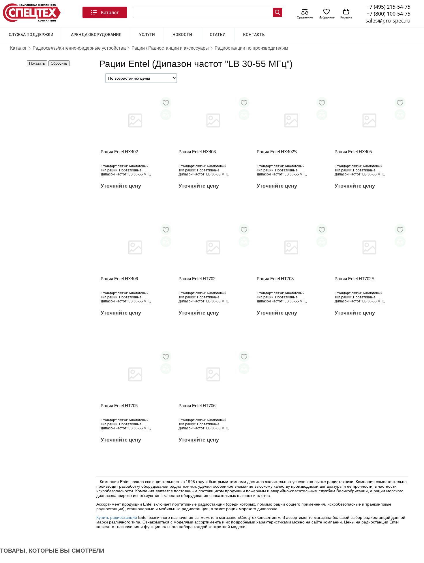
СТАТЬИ (218, 34)
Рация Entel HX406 (119, 278)
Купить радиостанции (116, 517)
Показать (37, 63)
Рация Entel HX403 (197, 151)
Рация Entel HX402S (277, 151)
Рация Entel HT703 (275, 278)
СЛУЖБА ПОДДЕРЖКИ (31, 34)
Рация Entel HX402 (119, 151)
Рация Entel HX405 (353, 151)
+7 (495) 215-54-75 (388, 6)
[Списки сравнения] (304, 12)
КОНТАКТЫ (254, 34)
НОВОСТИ (182, 34)
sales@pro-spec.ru (387, 20)
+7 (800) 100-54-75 (388, 13)
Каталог (110, 12)
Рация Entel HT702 (197, 278)
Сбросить (59, 63)
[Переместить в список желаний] (165, 102)
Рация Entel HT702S (354, 278)
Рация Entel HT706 (197, 405)
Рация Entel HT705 (119, 405)
